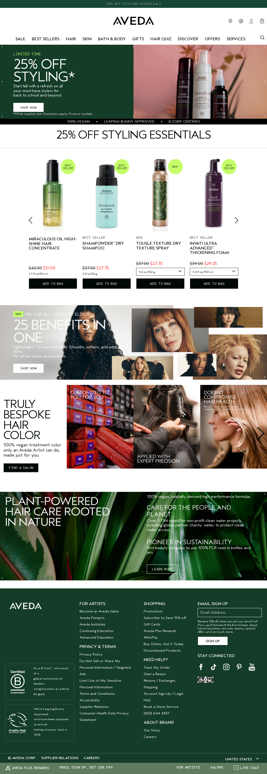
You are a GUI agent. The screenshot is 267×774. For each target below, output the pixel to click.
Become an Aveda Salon (99, 611)
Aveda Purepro (92, 618)
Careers (150, 737)
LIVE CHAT (249, 768)
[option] (53, 222)
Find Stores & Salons (230, 21)
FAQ (147, 700)
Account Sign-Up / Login (163, 693)
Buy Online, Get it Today (164, 644)
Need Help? (156, 659)
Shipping (150, 687)
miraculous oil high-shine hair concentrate (53, 244)
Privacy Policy (91, 654)
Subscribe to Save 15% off (165, 618)
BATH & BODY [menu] (112, 39)
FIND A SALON (21, 468)
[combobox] (160, 272)
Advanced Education (96, 637)
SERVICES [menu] (236, 39)
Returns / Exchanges (159, 680)
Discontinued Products (162, 650)
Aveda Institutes (92, 624)
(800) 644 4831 (156, 713)
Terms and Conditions (97, 693)
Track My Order (157, 667)
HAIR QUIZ (160, 39)
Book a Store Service (161, 706)
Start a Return (155, 674)
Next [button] (230, 221)
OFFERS (212, 39)
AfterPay (151, 637)
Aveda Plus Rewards (160, 631)
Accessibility (90, 700)
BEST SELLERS (45, 39)
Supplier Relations (94, 706)
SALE (20, 39)
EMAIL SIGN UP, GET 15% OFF (86, 767)
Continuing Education (96, 631)
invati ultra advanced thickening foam (209, 248)
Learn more (162, 569)
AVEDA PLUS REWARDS (30, 768)
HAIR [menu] (71, 39)
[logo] (133, 20)
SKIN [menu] (87, 39)
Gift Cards (152, 624)
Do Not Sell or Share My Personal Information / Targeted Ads (105, 667)
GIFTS (138, 39)
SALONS (216, 767)
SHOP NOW (28, 107)
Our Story (152, 730)
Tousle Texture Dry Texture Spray (158, 246)
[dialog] (262, 37)
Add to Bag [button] (53, 283)
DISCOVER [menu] (188, 39)
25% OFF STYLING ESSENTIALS (133, 4)
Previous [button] (36, 221)
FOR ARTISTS (188, 767)
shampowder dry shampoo (103, 246)
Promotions (153, 611)
